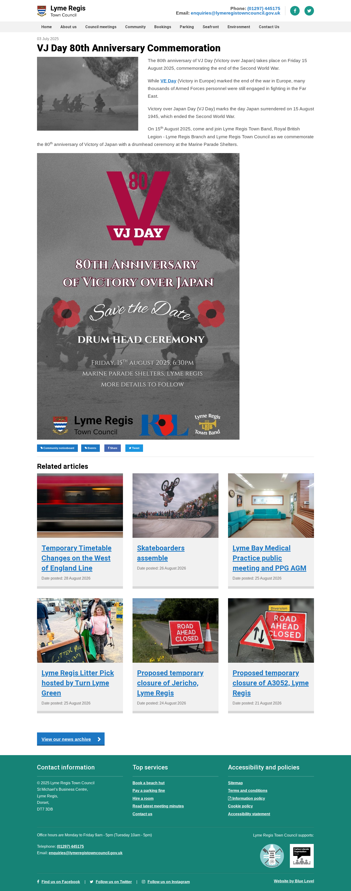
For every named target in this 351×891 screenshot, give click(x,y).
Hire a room (143, 798)
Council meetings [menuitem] (101, 27)
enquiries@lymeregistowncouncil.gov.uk (235, 13)
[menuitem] (269, 26)
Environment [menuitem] (239, 27)
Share (113, 448)
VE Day (168, 80)
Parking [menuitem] (187, 27)
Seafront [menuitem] (210, 27)
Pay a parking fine (149, 790)
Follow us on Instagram (169, 882)
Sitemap (235, 783)
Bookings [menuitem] (162, 27)
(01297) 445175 (263, 8)
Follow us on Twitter (114, 882)
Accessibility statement (249, 814)
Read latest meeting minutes (158, 806)
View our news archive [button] (66, 739)
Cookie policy (240, 806)
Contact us (142, 814)
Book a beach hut (149, 783)
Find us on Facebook (61, 882)
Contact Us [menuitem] (269, 27)
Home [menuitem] (46, 27)
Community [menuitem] (135, 27)
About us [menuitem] (68, 27)
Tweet (135, 448)
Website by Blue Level (294, 881)
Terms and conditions (247, 790)
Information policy (248, 798)
